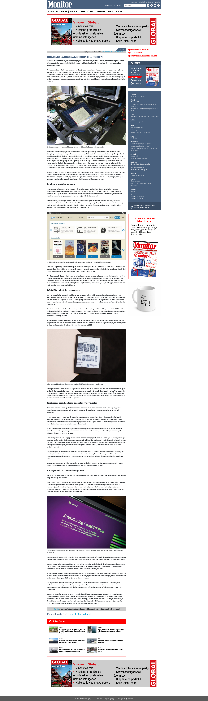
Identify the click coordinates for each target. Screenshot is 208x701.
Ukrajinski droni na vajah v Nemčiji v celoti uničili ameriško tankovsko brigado (72, 631)
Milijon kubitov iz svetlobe (139, 158)
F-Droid (133, 191)
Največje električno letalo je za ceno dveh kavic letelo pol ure (71, 641)
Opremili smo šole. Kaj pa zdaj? (140, 146)
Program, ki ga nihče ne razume (140, 132)
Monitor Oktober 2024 (117, 52)
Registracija (110, 5)
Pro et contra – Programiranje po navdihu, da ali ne (144, 109)
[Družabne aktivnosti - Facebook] (147, 5)
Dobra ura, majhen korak (138, 122)
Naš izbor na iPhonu (137, 198)
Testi (82, 11)
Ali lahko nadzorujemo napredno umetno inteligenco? (143, 105)
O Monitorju (133, 2)
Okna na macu (135, 181)
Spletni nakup (137, 53)
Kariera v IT (134, 156)
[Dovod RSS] (158, 5)
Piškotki (141, 2)
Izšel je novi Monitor (137, 127)
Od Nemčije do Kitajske (138, 96)
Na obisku (134, 138)
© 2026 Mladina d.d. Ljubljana (84, 699)
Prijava (120, 5)
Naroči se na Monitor (140, 50)
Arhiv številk (137, 83)
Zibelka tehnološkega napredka (140, 164)
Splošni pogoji (109, 699)
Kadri (119, 11)
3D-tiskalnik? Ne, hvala (138, 102)
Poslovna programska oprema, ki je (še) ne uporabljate (144, 149)
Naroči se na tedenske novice (144, 56)
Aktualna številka (57, 11)
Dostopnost (121, 699)
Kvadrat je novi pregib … (138, 175)
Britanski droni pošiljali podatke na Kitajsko (110, 641)
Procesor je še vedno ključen (139, 170)
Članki (91, 11)
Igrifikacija (134, 194)
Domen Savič (106, 52)
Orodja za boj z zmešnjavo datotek (141, 183)
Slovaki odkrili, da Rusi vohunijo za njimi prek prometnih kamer (72, 651)
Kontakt (157, 2)
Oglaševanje (149, 2)
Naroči (56, 609)
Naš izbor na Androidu (138, 196)
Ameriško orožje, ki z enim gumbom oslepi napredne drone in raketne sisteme (111, 631)
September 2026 (135, 75)
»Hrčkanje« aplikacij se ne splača (141, 143)
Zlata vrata (134, 186)
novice (61, 627)
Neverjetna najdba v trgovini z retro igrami (110, 651)
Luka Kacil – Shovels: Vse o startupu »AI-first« (144, 116)
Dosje (122, 49)
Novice (73, 11)
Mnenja (101, 11)
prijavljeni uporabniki (80, 614)
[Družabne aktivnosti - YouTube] (154, 5)
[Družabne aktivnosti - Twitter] (151, 5)
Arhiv (111, 11)
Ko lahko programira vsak (139, 130)
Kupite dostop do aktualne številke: (145, 205)
